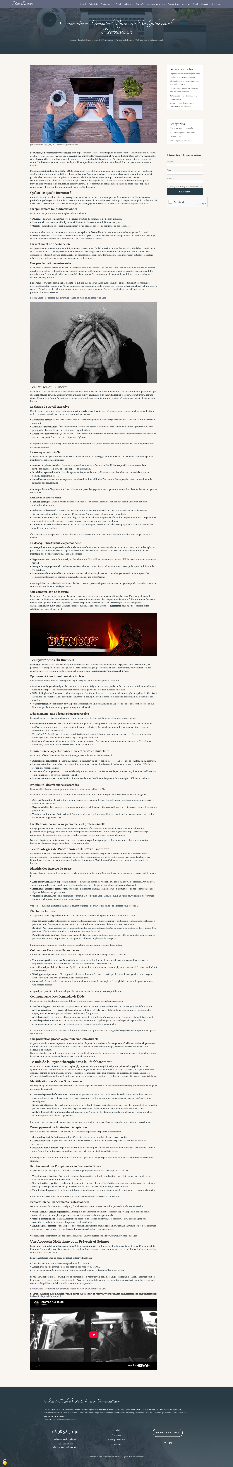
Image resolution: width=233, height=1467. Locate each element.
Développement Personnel (181, 128)
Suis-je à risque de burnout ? (45, 1296)
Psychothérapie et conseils (89, 40)
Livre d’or (140, 4)
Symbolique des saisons (180, 141)
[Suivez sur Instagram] (170, 1443)
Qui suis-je (93, 4)
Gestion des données (136, 1457)
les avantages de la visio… (67, 1420)
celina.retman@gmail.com (65, 1439)
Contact (204, 4)
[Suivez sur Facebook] (165, 1443)
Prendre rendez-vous (124, 4)
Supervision (116, 1444)
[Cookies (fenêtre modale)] (4, 1462)
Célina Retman (39, 145)
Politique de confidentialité (190, 187)
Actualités (186, 4)
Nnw (112, 1457)
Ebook (195, 4)
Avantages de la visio (156, 4)
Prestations (105, 4)
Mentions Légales (121, 1457)
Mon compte (216, 4)
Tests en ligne (173, 4)
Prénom (170, 178)
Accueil (83, 4)
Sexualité (173, 136)
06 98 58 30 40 (65, 1431)
